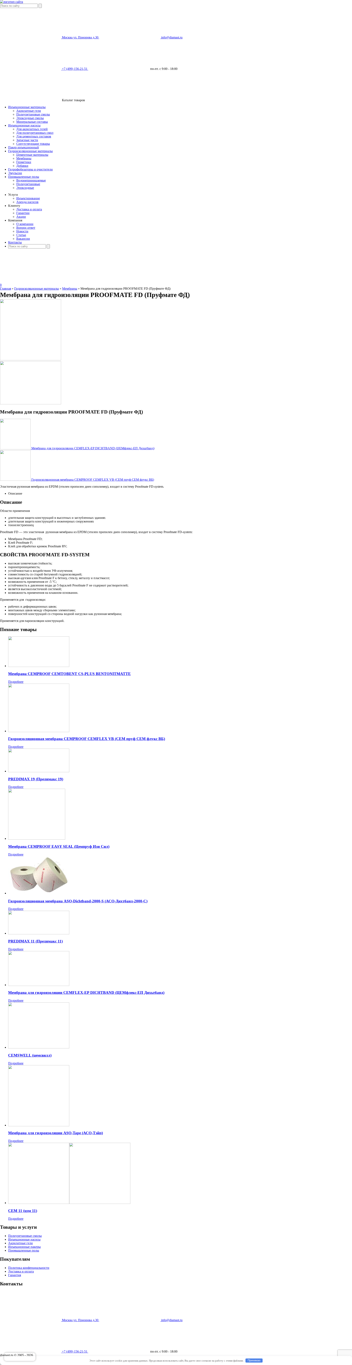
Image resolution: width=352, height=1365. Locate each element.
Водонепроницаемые (31, 180)
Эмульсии (15, 173)
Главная (5, 288)
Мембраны (23, 158)
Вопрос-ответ (25, 227)
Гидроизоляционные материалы (30, 151)
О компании (24, 224)
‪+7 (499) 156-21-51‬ (75, 1351)
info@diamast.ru (172, 37)
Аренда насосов (27, 202)
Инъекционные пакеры (24, 1246)
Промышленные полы (23, 176)
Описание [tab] (15, 493)
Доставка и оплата (29, 209)
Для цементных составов (33, 136)
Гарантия (14, 1275)
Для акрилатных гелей (32, 129)
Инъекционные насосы (24, 125)
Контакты (15, 242)
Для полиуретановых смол (34, 132)
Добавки (22, 165)
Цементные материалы (32, 154)
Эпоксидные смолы (30, 118)
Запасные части (27, 140)
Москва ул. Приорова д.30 (80, 37)
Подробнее (15, 681)
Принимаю (254, 1360)
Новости (22, 231)
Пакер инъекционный (23, 147)
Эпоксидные (25, 187)
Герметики (23, 162)
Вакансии (23, 238)
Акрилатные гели (28, 110)
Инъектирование (28, 198)
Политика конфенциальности (28, 1267)
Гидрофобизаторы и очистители (30, 169)
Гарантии (23, 213)
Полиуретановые (28, 184)
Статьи (21, 235)
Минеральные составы (32, 121)
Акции (21, 216)
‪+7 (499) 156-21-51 (75, 68)
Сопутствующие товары (33, 143)
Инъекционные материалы (27, 107)
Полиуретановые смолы (33, 114)
